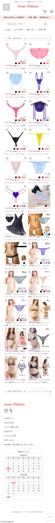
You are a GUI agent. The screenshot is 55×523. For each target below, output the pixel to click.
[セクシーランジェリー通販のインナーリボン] (28, 9)
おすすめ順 (18, 30)
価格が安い (30, 30)
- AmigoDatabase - (7, 522)
